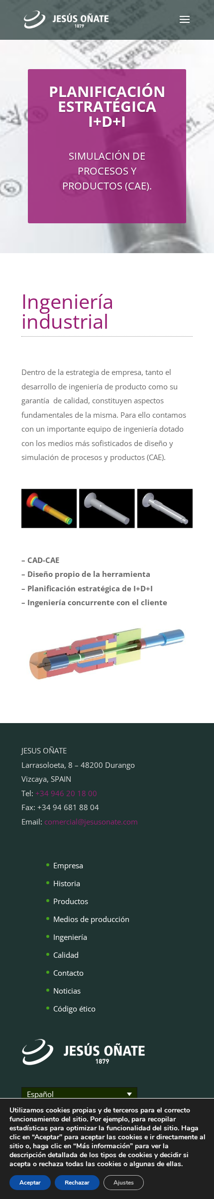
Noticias (67, 991)
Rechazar (77, 1183)
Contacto (68, 973)
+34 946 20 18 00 (66, 793)
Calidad (66, 955)
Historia (66, 883)
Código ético (74, 1009)
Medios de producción (91, 919)
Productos (70, 901)
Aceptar (30, 1183)
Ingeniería (70, 937)
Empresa (68, 865)
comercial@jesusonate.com (91, 822)
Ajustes (123, 1183)
